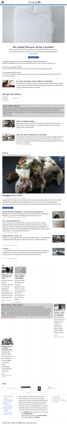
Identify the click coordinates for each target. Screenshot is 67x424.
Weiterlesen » (33, 57)
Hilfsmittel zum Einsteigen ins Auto (7, 276)
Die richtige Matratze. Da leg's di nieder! (33, 47)
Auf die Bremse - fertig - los (12, 236)
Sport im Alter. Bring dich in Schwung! (31, 135)
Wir (26, 112)
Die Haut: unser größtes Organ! (12, 67)
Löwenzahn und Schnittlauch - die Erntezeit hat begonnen (22, 212)
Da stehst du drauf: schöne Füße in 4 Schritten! (34, 81)
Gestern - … (6, 248)
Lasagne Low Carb (12, 195)
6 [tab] (36, 392)
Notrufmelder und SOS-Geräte (11, 72)
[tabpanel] (40, 388)
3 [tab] (28, 392)
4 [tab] (31, 392)
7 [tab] (38, 392)
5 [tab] (33, 392)
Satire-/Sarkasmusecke (9, 155)
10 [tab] (45, 392)
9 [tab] (43, 392)
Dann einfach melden (8, 317)
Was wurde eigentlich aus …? (12, 221)
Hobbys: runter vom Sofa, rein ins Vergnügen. (59, 313)
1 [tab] (23, 392)
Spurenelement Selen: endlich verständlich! (20, 276)
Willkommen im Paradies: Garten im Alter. (7, 348)
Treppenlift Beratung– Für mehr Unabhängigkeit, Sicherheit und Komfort (24, 61)
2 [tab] (26, 392)
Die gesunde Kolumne (23, 155)
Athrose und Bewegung (25, 121)
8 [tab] (41, 392)
